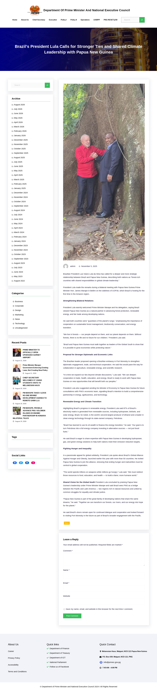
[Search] (142, 20)
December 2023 (21, 245)
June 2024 (18, 219)
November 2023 (21, 250)
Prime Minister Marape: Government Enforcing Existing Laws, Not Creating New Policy (35, 367)
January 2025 (20, 188)
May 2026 (18, 118)
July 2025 (18, 162)
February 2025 (20, 184)
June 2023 (18, 272)
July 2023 (18, 267)
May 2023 (18, 276)
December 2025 (21, 140)
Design (18, 310)
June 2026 (18, 113)
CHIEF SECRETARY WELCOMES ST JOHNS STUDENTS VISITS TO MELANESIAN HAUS (32, 381)
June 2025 (18, 166)
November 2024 (21, 197)
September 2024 (21, 206)
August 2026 (19, 105)
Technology (20, 323)
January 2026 (20, 135)
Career (11, 651)
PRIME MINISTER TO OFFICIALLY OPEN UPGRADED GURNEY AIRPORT (32, 353)
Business (19, 301)
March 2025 (19, 179)
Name (66, 570)
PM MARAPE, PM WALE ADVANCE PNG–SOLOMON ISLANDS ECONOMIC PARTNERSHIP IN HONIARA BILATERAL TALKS (29, 413)
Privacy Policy (14, 658)
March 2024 (19, 232)
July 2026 (18, 109)
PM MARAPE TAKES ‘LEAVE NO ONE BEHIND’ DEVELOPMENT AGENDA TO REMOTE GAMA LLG (35, 396)
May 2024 (18, 223)
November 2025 (21, 144)
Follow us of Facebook (59, 667)
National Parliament (58, 662)
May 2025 (18, 171)
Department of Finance (59, 648)
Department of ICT (57, 658)
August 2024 (19, 210)
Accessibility (13, 665)
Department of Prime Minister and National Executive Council (86, 10)
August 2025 (19, 157)
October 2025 (20, 149)
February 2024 (20, 237)
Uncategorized (21, 328)
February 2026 (20, 131)
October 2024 (20, 201)
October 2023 (20, 254)
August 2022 (19, 281)
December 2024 (21, 193)
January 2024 (20, 241)
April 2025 (18, 175)
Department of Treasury (60, 653)
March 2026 (19, 127)
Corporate (19, 306)
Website (66, 596)
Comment (68, 551)
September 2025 (21, 153)
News (17, 319)
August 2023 (19, 263)
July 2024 (18, 215)
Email (66, 583)
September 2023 (21, 259)
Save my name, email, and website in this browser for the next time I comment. (99, 609)
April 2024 (18, 228)
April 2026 (18, 122)
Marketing (19, 315)
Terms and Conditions (17, 671)
